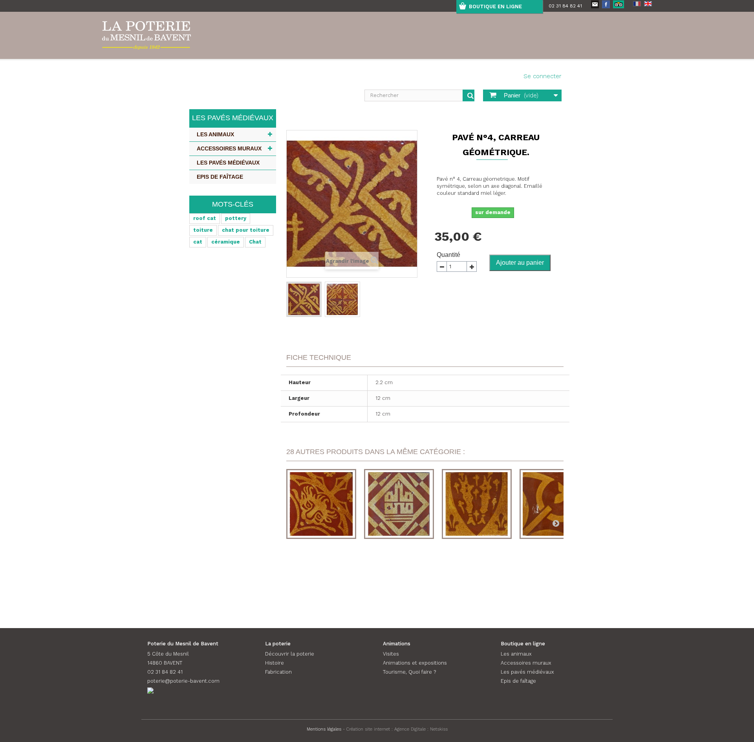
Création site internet (368, 729)
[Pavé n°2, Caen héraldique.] (399, 504)
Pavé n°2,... (399, 571)
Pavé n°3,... (476, 571)
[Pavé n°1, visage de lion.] (321, 504)
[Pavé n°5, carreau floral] (554, 504)
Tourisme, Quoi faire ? (409, 672)
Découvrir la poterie (289, 654)
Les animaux (215, 134)
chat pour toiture (245, 230)
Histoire (274, 663)
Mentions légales (324, 729)
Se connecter (542, 76)
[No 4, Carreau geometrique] (304, 299)
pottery (235, 218)
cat (197, 242)
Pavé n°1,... (321, 571)
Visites (391, 654)
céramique (225, 242)
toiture (203, 230)
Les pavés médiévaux (228, 162)
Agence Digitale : (412, 729)
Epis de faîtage (220, 177)
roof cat (204, 218)
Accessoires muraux (229, 148)
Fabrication (278, 672)
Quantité (448, 254)
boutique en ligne (495, 6)
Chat (255, 242)
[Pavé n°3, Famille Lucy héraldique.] (477, 504)
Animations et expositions (415, 663)
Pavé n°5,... (554, 571)
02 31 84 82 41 (565, 6)
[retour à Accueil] (289, 120)
